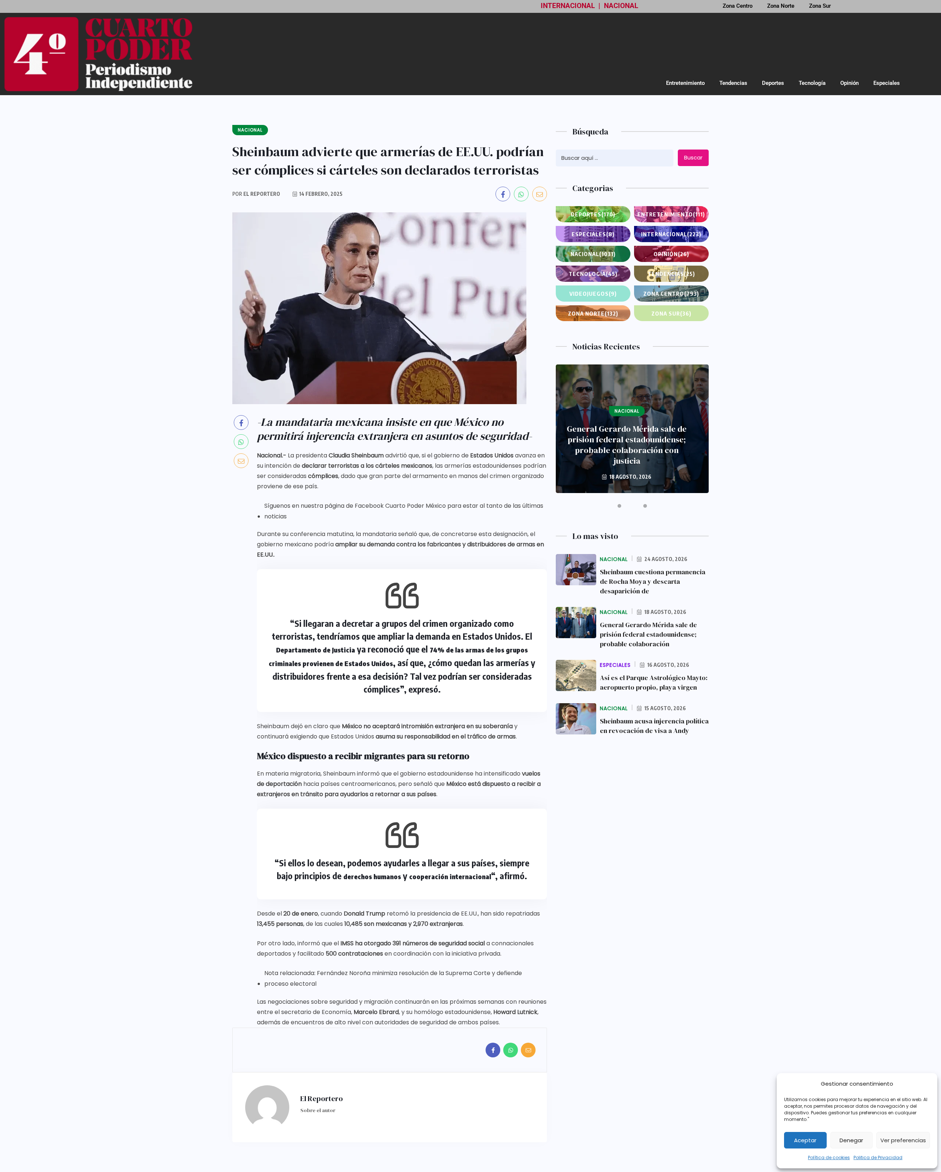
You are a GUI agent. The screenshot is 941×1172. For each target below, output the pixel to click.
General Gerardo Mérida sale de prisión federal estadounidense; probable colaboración (648, 634)
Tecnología (812, 83)
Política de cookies (829, 1157)
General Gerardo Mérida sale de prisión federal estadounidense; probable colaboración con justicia (627, 445)
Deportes (773, 83)
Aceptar (805, 1140)
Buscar (693, 157)
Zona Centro (671, 293)
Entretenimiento (685, 83)
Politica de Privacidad (878, 1157)
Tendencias (733, 83)
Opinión (849, 83)
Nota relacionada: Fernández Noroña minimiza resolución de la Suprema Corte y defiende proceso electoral (393, 978)
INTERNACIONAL (568, 5)
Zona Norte (593, 313)
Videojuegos (593, 293)
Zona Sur (671, 313)
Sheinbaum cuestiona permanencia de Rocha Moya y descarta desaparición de (652, 581)
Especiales (886, 83)
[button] (619, 506)
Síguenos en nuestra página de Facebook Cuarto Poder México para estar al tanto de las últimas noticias (403, 511)
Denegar (851, 1140)
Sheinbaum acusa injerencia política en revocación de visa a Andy (654, 725)
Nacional (593, 254)
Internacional (671, 234)
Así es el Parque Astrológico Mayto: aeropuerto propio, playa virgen (654, 682)
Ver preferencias (903, 1140)
